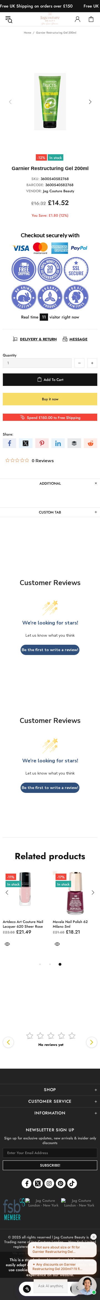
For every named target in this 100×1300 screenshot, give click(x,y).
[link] (14, 1209)
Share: (8, 434)
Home (27, 33)
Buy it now (50, 399)
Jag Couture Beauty (50, 19)
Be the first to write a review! (50, 649)
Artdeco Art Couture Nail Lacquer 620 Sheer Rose (23, 924)
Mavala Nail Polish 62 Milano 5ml (70, 924)
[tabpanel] (25, 916)
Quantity (9, 355)
